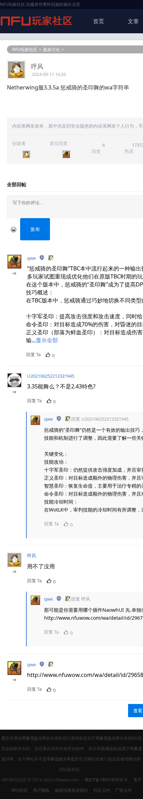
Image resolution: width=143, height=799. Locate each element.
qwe (31, 258)
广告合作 (123, 790)
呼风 (37, 66)
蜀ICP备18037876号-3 (106, 780)
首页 (98, 21)
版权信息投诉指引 (71, 790)
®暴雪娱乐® (34, 738)
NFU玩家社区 (24, 49)
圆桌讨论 (51, 49)
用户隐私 (41, 790)
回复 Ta (33, 354)
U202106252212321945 (50, 376)
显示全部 (47, 340)
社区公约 (101, 790)
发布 (35, 229)
